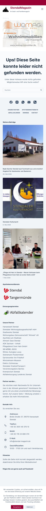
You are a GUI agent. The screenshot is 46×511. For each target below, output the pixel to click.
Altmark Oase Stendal (11, 341)
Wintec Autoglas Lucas (12, 352)
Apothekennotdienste (30, 110)
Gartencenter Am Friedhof (13, 358)
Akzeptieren (17, 507)
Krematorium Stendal (11, 372)
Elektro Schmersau (10, 363)
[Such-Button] (41, 90)
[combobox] (21, 90)
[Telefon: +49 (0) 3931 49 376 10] (5, 425)
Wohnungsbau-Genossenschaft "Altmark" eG (21, 335)
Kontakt (35, 113)
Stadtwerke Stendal (11, 332)
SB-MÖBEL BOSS (10, 349)
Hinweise (26, 113)
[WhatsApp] (23, 102)
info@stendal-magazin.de (20, 441)
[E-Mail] (28, 102)
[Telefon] (34, 102)
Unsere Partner (13, 110)
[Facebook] (11, 102)
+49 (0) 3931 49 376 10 (19, 427)
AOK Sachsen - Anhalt (11, 343)
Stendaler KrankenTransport (14, 366)
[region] (23, 33)
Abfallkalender (14, 113)
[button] (23, 33)
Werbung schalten (32, 394)
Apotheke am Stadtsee (12, 338)
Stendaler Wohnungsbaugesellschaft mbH (19, 329)
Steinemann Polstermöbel (13, 355)
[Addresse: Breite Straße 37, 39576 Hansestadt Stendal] (5, 416)
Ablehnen (30, 507)
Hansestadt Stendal (11, 327)
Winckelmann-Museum (12, 360)
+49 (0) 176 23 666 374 (19, 434)
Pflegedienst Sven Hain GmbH (15, 346)
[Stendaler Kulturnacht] (23, 198)
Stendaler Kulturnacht (10, 222)
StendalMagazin (20, 7)
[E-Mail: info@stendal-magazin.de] (5, 440)
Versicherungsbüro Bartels (13, 369)
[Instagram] (17, 102)
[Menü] (42, 9)
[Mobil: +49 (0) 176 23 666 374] (5, 432)
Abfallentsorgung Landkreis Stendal (17, 374)
